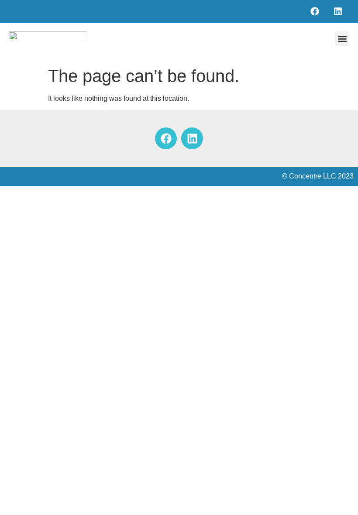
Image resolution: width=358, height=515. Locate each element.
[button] (342, 38)
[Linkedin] (338, 11)
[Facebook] (315, 11)
